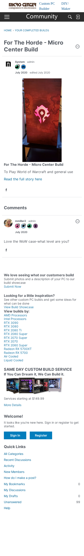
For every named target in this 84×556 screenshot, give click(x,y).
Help (7, 508)
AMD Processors (15, 315)
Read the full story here (23, 179)
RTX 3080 (11, 326)
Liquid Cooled (13, 360)
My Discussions (14, 490)
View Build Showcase (19, 307)
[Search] (70, 17)
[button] (77, 47)
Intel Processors (15, 319)
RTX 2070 (11, 341)
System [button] (20, 61)
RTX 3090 (11, 322)
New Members (14, 472)
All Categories (13, 454)
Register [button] (41, 435)
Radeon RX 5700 (16, 352)
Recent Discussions (17, 460)
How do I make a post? (20, 478)
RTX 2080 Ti (13, 330)
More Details (12, 405)
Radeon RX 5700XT (18, 349)
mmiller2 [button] (20, 221)
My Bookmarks (42, 484)
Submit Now (12, 286)
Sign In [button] (15, 435)
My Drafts (42, 496)
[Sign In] (78, 17)
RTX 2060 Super (15, 345)
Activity (9, 466)
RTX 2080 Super (15, 334)
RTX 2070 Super (15, 337)
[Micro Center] (42, 17)
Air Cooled (11, 356)
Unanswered (42, 502)
